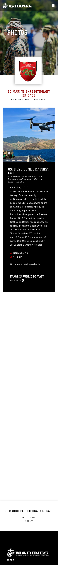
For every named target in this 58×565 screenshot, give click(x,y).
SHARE (17, 257)
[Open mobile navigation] (53, 5)
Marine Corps (29, 552)
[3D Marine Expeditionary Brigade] (17, 6)
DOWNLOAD (20, 253)
